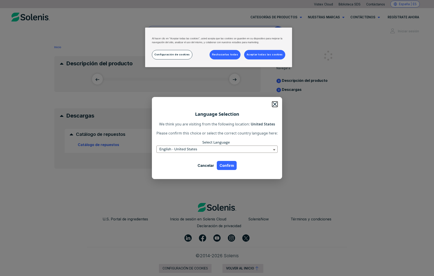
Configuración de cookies (172, 54)
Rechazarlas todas (225, 54)
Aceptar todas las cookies (265, 54)
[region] (218, 47)
